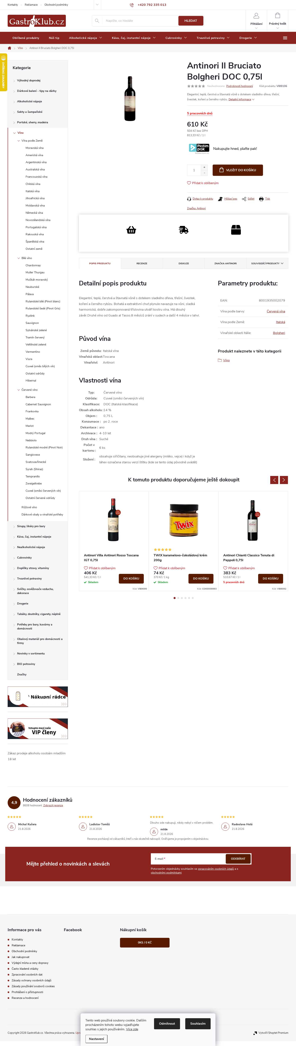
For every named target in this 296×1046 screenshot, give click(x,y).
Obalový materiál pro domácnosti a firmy (40, 641)
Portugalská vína (36, 227)
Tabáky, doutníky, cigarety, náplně (38, 614)
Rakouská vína (35, 234)
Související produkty (265, 263)
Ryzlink (30, 316)
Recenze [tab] (142, 263)
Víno (21, 133)
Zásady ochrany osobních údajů (31, 980)
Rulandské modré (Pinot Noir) (44, 447)
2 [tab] (178, 598)
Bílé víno (27, 258)
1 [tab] (175, 598)
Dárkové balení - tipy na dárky (36, 91)
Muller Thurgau (35, 272)
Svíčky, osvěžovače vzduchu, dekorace (35, 591)
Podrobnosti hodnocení (239, 86)
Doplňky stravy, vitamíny (33, 568)
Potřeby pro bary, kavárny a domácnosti (34, 626)
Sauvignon (32, 323)
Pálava (30, 294)
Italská (280, 322)
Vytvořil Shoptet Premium (273, 1033)
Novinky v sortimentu (31, 653)
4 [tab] (185, 598)
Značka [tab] (225, 263)
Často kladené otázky (25, 969)
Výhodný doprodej (28, 80)
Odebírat (238, 859)
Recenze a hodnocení (25, 998)
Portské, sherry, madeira (32, 122)
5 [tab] (189, 598)
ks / (145, 942)
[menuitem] (26, 38)
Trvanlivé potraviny (29, 579)
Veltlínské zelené (36, 344)
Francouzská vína (36, 177)
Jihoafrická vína (35, 198)
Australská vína (35, 169)
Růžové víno (29, 507)
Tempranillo (33, 476)
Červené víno (30, 390)
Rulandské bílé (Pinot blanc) (43, 301)
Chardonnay (33, 265)
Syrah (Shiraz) (34, 469)
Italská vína (32, 191)
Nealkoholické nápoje (31, 547)
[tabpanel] (114, 541)
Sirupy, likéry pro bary (31, 526)
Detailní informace (240, 99)
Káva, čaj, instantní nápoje (34, 537)
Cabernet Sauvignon (38, 404)
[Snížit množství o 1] (204, 173)
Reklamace (31, 5)
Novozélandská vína (38, 220)
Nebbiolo (31, 440)
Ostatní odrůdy (35, 373)
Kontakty (13, 5)
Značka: (196, 208)
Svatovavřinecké (36, 462)
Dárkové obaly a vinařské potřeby (42, 514)
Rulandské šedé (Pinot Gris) (43, 308)
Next (284, 480)
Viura (29, 359)
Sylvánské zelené (36, 330)
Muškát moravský (37, 280)
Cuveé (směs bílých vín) (40, 366)
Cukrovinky (24, 558)
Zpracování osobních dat (27, 975)
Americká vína (34, 155)
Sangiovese (33, 455)
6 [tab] (193, 598)
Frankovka (32, 411)
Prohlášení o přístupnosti (27, 992)
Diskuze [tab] (184, 263)
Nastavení (96, 1039)
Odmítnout (167, 1023)
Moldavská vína (35, 205)
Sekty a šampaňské (29, 112)
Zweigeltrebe (34, 483)
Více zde (132, 1029)
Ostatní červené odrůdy (40, 498)
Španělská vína (35, 242)
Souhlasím (198, 1023)
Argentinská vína (36, 162)
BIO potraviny (26, 664)
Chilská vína (33, 184)
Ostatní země (34, 249)
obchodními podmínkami (166, 873)
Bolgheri (279, 333)
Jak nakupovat (20, 957)
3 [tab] (182, 598)
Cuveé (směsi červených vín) (43, 491)
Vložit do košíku (241, 170)
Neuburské (32, 287)
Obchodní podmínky (56, 5)
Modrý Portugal (35, 433)
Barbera (30, 397)
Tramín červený (35, 337)
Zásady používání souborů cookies (33, 986)
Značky (21, 674)
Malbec (30, 419)
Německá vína (34, 213)
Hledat (190, 21)
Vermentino (33, 352)
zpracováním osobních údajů (216, 869)
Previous (274, 480)
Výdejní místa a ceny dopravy (30, 963)
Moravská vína (34, 148)
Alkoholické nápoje (29, 101)
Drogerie (22, 603)
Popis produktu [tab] (100, 263)
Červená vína (276, 311)
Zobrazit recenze (53, 805)
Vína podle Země (32, 141)
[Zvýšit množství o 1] (204, 167)
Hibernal (31, 381)
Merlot (30, 426)
